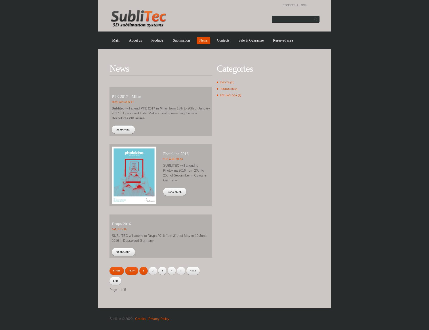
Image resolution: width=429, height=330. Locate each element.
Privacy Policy (158, 319)
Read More (123, 129)
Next (193, 270)
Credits (140, 319)
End (115, 281)
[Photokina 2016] (134, 175)
